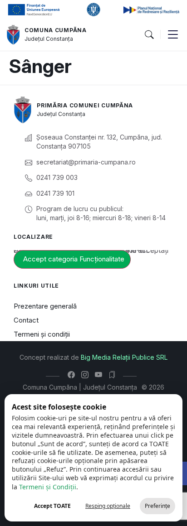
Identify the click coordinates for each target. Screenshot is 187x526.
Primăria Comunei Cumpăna (85, 105)
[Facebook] (73, 374)
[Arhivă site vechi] (114, 374)
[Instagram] (87, 374)
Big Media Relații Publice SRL (124, 357)
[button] (149, 35)
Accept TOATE (52, 506)
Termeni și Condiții (47, 487)
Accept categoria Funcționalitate (73, 259)
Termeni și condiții (42, 334)
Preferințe (157, 506)
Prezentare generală (45, 306)
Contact (26, 320)
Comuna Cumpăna (56, 30)
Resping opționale (107, 506)
